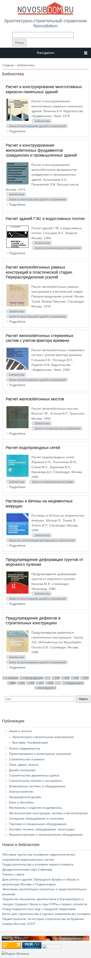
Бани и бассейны (21, 802)
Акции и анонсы (20, 731)
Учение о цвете (13, 874)
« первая (12, 678)
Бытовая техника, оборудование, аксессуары (42, 829)
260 (57, 678)
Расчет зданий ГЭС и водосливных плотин (45, 218)
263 (86, 678)
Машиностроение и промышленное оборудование (46, 834)
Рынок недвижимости (24, 748)
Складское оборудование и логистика (36, 818)
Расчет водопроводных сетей (33, 447)
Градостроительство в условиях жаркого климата (37, 864)
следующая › (74, 683)
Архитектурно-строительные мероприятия (43, 737)
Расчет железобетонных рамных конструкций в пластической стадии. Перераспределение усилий (39, 272)
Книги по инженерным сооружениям (57, 248)
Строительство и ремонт (27, 759)
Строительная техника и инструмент (35, 780)
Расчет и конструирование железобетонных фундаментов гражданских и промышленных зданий (41, 150)
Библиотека (42, 121)
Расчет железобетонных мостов (35, 399)
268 (51, 683)
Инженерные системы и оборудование (37, 786)
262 (76, 678)
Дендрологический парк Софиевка (27, 869)
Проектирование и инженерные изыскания (40, 753)
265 (22, 683)
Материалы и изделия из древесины (35, 807)
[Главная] (45, 13)
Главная (8, 65)
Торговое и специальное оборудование (37, 824)
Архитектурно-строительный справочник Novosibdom (45, 23)
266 (32, 683)
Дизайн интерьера (22, 770)
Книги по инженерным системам (52, 482)
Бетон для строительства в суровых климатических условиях (46, 914)
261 (67, 678)
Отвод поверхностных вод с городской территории (39, 909)
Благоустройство (21, 791)
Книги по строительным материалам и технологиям (41, 540)
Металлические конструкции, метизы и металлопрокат (48, 813)
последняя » (47, 688)
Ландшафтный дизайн (25, 797)
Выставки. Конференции (30, 742)
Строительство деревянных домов (34, 775)
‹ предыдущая (33, 678)
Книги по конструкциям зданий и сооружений (37, 126)
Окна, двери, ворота (23, 764)
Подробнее (17, 131)
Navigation (45, 53)
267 (41, 683)
